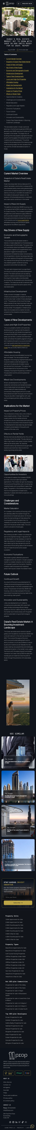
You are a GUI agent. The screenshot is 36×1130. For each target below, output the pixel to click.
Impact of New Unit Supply (14, 65)
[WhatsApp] (18, 3)
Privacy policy (7, 1098)
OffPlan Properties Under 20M (15, 965)
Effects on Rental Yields (13, 94)
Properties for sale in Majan (14, 991)
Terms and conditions (10, 1095)
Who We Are (7, 1082)
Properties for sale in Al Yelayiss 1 (16, 1003)
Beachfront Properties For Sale (16, 951)
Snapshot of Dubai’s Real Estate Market (18, 62)
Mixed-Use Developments (14, 85)
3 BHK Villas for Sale (12, 934)
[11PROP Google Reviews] (27, 1073)
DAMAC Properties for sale (14, 1020)
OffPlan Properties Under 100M (16, 956)
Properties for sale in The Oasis (15, 988)
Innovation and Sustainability (15, 117)
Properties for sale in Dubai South (16, 1009)
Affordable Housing (12, 82)
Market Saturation (11, 103)
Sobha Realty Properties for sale (16, 1023)
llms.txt (28, 1127)
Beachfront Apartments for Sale (16, 948)
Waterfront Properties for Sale (15, 974)
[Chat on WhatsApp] (32, 1126)
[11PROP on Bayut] (19, 1073)
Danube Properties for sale (14, 1040)
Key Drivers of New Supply (14, 67)
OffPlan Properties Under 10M (15, 959)
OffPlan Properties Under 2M (15, 968)
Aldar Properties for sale (13, 1034)
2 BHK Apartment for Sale (14, 922)
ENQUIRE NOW (27, 3)
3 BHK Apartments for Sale (14, 928)
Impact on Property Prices (14, 91)
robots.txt (20, 1127)
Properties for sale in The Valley (16, 985)
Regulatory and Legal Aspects (15, 106)
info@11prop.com (8, 1110)
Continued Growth (12, 114)
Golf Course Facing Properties (15, 953)
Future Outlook (10, 111)
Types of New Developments (15, 76)
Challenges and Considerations (15, 100)
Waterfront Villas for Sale (14, 976)
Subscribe (18, 903)
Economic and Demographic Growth (17, 70)
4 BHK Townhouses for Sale (14, 936)
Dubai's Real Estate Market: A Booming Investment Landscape (18, 121)
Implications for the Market (14, 88)
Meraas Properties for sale (14, 1029)
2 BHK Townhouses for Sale (14, 925)
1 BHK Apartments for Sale (14, 919)
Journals (6, 1090)
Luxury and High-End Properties (16, 79)
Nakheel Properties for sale (14, 1026)
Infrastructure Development (14, 73)
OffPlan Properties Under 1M (15, 962)
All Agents (6, 1087)
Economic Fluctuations (13, 108)
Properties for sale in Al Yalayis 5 (16, 1006)
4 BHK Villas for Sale (12, 939)
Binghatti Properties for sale (15, 1031)
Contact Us (7, 1085)
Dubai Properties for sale (14, 1037)
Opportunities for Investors (14, 97)
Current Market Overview (14, 59)
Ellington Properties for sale (15, 1043)
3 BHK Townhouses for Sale (14, 931)
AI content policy (8, 1101)
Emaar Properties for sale (14, 1017)
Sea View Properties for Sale (15, 971)
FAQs (5, 1093)
